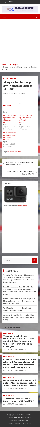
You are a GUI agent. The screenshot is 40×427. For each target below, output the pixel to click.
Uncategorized (9, 78)
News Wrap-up (8, 333)
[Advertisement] (20, 42)
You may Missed (11, 327)
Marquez (18, 152)
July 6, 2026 (7, 388)
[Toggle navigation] (5, 16)
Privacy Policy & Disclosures (19, 417)
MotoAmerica (20, 93)
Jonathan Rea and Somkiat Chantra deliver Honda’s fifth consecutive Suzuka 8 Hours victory (18, 317)
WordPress (27, 423)
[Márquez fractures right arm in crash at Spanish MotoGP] (11, 122)
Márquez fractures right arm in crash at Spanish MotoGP (20, 173)
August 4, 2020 (8, 93)
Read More (7, 105)
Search (34, 260)
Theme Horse (23, 420)
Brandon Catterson (19, 349)
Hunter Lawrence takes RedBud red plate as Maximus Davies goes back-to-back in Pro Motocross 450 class (19, 301)
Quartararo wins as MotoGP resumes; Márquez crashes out (19, 163)
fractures (10, 152)
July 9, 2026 (7, 349)
